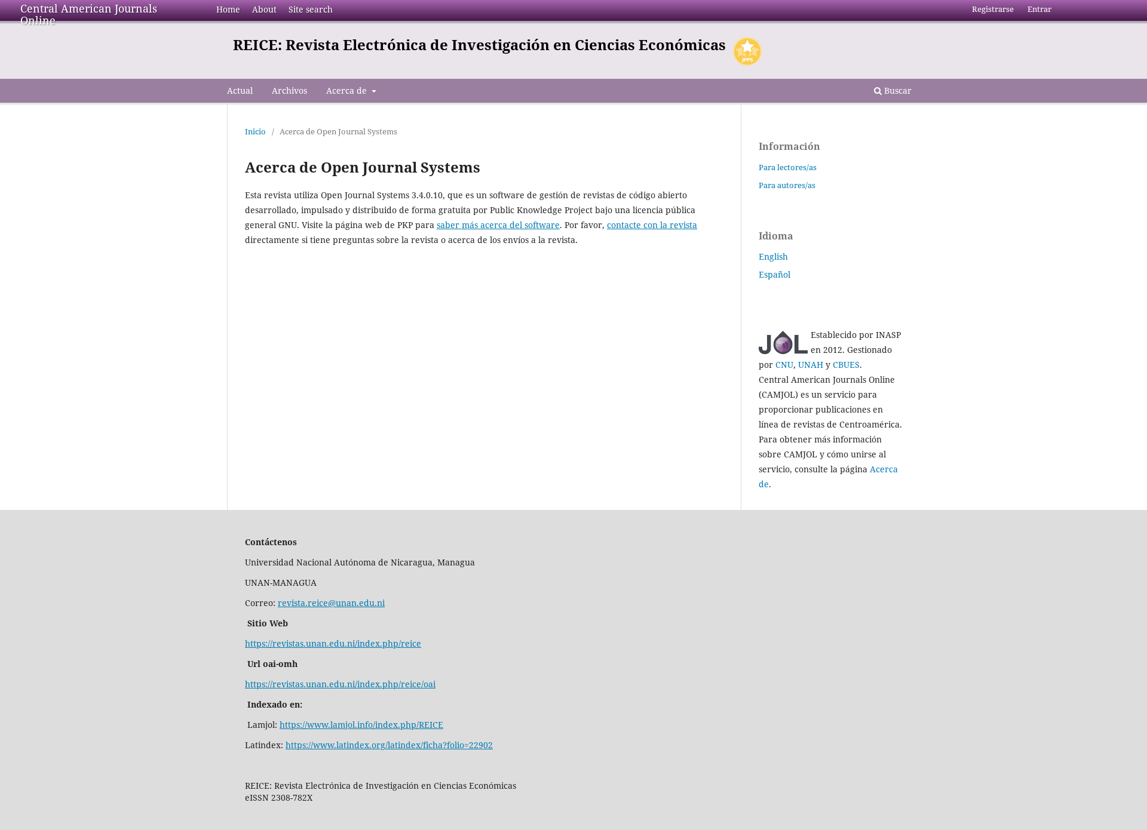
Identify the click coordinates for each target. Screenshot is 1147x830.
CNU (784, 364)
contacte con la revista (652, 224)
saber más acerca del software (498, 224)
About (264, 9)
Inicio (255, 131)
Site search (311, 9)
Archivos (289, 90)
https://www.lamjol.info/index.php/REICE (361, 724)
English (773, 256)
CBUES (846, 364)
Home (228, 9)
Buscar (897, 90)
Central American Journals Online (88, 14)
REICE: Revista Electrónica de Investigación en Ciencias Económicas (479, 44)
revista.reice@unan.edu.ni (331, 602)
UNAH (810, 364)
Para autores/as (787, 185)
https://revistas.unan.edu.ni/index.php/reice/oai (340, 684)
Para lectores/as (788, 167)
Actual (240, 90)
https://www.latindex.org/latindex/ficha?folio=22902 (389, 745)
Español (774, 274)
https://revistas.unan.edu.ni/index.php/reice (333, 643)
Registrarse (993, 9)
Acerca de (347, 90)
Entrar (1039, 9)
